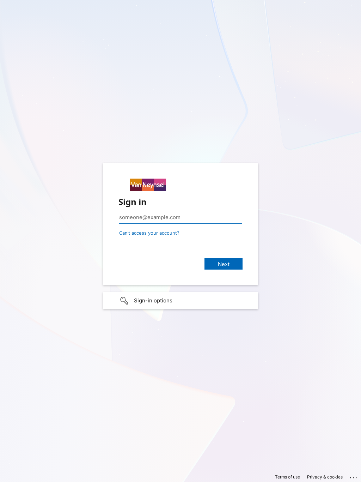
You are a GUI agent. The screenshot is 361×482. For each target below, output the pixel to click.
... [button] (354, 476)
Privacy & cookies (325, 477)
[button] (180, 300)
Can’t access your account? (149, 233)
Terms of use (287, 477)
